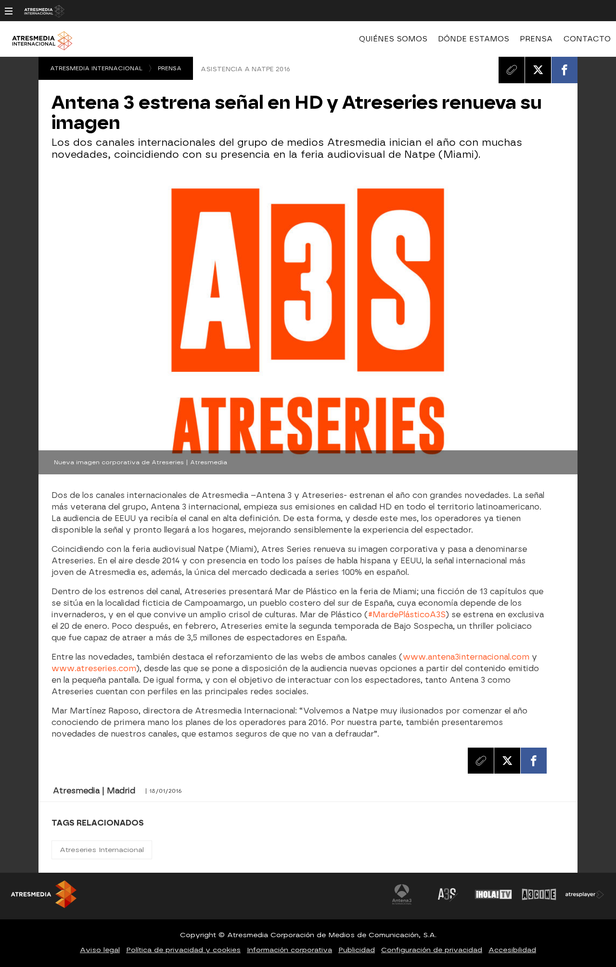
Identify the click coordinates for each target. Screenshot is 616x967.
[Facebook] (565, 70)
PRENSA (536, 39)
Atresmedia (67, 898)
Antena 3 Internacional (402, 894)
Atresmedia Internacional (96, 68)
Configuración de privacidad (431, 950)
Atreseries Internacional (102, 850)
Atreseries (447, 894)
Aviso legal (100, 950)
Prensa (169, 68)
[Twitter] (538, 70)
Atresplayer (584, 894)
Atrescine (539, 894)
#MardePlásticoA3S (407, 614)
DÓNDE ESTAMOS (473, 39)
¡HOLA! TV (493, 894)
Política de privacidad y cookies (183, 950)
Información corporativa (289, 950)
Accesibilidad (512, 950)
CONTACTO (587, 39)
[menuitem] (393, 39)
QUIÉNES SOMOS (393, 39)
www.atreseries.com (93, 668)
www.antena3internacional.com (466, 657)
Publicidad (356, 950)
